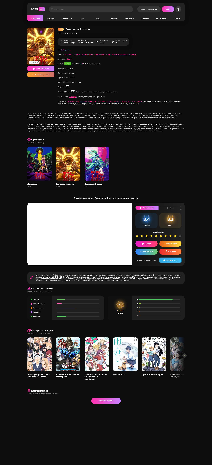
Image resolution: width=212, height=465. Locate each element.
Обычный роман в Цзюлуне (179, 375)
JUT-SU (37, 9)
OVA (82, 18)
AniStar (76, 101)
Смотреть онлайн (42, 69)
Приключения (68, 54)
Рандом (176, 18)
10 (181, 236)
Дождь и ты (119, 374)
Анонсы (145, 18)
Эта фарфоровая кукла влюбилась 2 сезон (38, 375)
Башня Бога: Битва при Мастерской (67, 375)
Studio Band (116, 101)
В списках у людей (42, 75)
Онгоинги (129, 18)
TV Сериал (65, 50)
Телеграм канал (172, 260)
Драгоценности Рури (152, 374)
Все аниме (35, 18)
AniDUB (70, 101)
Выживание (131, 54)
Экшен (84, 54)
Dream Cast (92, 101)
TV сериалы (67, 18)
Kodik (171, 208)
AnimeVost (84, 101)
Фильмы (51, 18)
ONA (98, 18)
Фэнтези (90, 54)
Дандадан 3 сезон (93, 184)
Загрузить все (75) (106, 401)
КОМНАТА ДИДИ (128, 101)
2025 (81, 64)
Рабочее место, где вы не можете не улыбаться (96, 376)
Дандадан (32, 184)
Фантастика (99, 54)
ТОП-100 (113, 18)
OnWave (139, 101)
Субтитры (72, 97)
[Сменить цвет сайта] (178, 9)
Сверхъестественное (118, 54)
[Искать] (51, 9)
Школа (107, 54)
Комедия (77, 54)
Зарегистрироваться (149, 9)
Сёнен (69, 59)
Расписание (161, 18)
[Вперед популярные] (184, 355)
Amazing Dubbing (104, 101)
